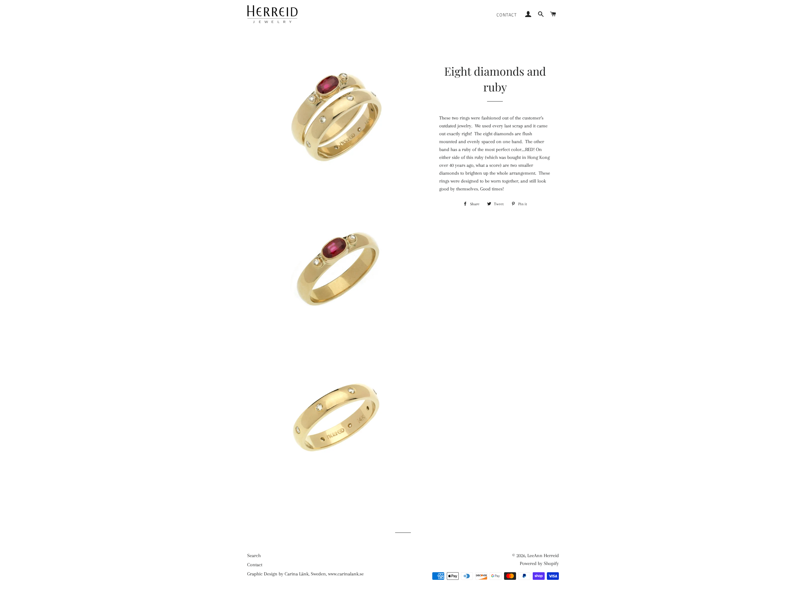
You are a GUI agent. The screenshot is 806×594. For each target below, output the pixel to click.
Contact (507, 14)
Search (254, 555)
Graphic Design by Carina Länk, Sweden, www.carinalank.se (305, 574)
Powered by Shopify (539, 563)
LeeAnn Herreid (543, 555)
